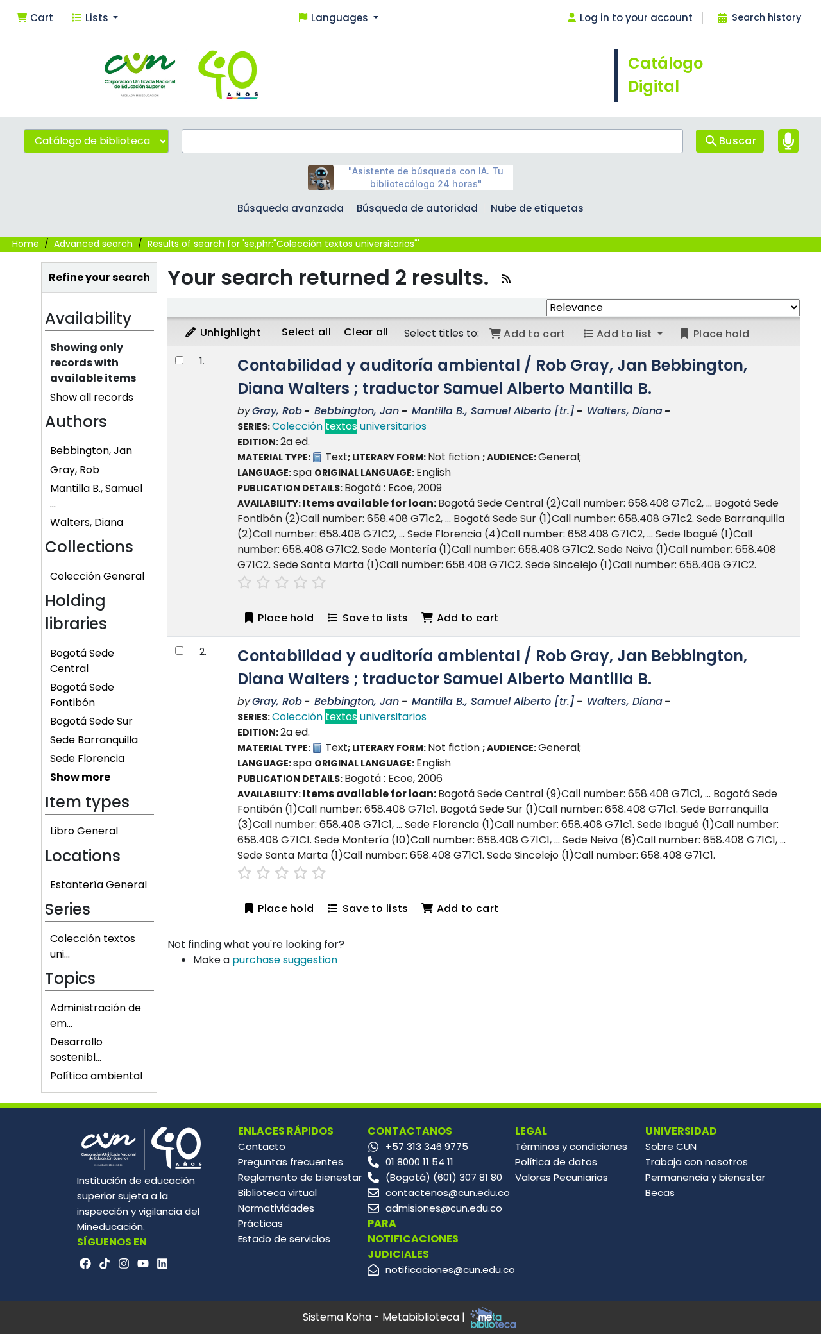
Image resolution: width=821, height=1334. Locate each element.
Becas (660, 1192)
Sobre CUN (671, 1146)
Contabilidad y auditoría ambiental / (492, 377)
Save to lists (373, 618)
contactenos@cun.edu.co (447, 1192)
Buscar (737, 140)
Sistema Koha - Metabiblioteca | (385, 1317)
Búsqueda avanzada (290, 208)
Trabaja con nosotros (696, 1162)
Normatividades (276, 1208)
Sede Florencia (87, 758)
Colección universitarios (349, 426)
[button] (34, 18)
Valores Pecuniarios (561, 1177)
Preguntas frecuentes (290, 1162)
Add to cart (466, 618)
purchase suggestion (284, 959)
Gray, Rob (74, 469)
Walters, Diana (86, 522)
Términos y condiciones (571, 1146)
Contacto (261, 1146)
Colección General (97, 576)
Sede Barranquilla (94, 739)
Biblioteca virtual (277, 1192)
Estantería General (98, 884)
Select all (306, 332)
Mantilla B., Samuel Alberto (493, 410)
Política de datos (556, 1162)
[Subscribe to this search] (506, 279)
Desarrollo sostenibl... (76, 1049)
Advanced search (93, 243)
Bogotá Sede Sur (91, 721)
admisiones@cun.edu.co (443, 1208)
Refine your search (99, 277)
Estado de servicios (284, 1238)
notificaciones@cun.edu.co (450, 1269)
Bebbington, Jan (91, 450)
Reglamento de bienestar (300, 1177)
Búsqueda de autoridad (417, 208)
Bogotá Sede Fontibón (82, 695)
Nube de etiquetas (537, 208)
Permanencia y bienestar (705, 1177)
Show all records (91, 397)
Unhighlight (229, 332)
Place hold (284, 618)
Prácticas (260, 1223)
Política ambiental (96, 1075)
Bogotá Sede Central (82, 661)
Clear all (366, 332)
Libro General (84, 830)
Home (25, 243)
